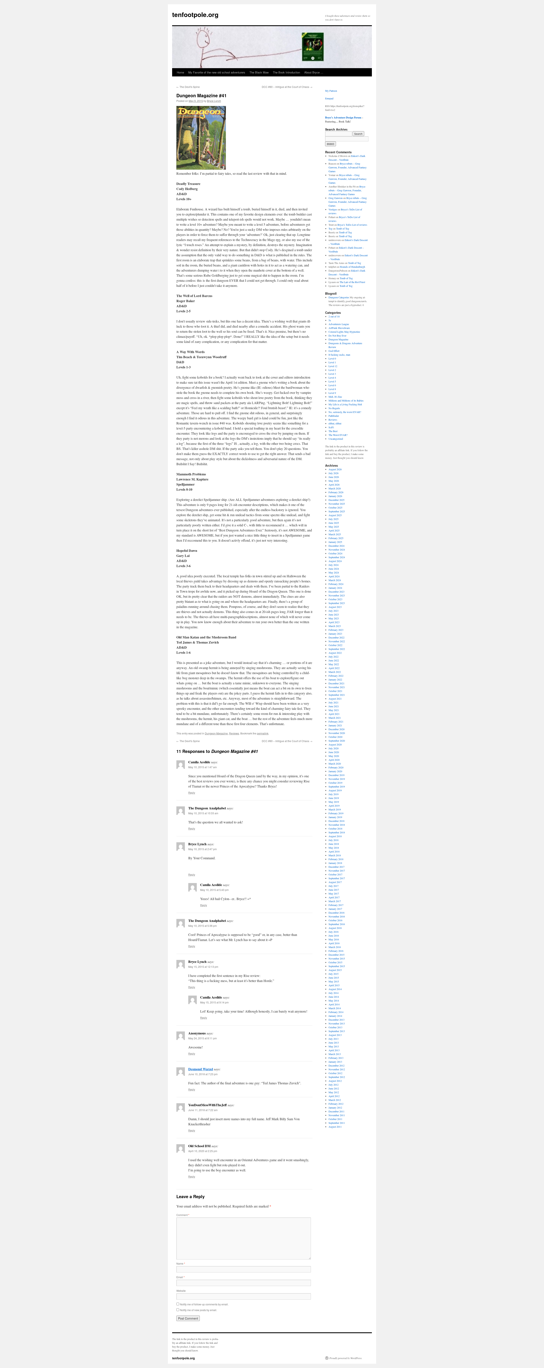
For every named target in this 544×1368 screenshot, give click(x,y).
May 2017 (334, 893)
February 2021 (336, 721)
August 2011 (335, 1126)
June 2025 (334, 522)
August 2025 (335, 515)
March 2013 (335, 1054)
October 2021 (335, 691)
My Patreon (331, 90)
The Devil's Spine (188, 87)
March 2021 (335, 717)
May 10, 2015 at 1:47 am (202, 767)
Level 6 (332, 385)
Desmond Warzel (200, 1069)
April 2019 (334, 805)
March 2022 (335, 671)
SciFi (331, 427)
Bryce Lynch (214, 101)
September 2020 (337, 740)
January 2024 (335, 587)
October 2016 (335, 920)
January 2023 (335, 633)
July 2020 (334, 748)
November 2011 (337, 1115)
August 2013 (335, 1035)
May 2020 (334, 756)
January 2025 (335, 542)
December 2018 (336, 821)
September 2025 (337, 511)
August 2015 (335, 970)
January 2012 (335, 1107)
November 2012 (337, 1069)
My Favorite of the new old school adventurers (216, 72)
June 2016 (334, 935)
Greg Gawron (336, 198)
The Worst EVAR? (338, 435)
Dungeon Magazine (216, 733)
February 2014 (336, 1012)
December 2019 (336, 775)
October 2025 (335, 507)
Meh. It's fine (335, 396)
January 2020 (335, 771)
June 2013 (334, 1042)
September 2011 (337, 1122)
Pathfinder (334, 415)
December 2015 (336, 954)
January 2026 (335, 496)
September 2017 (337, 878)
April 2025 (334, 530)
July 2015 (334, 973)
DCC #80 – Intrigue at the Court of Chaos (287, 87)
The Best (333, 431)
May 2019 (334, 801)
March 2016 (335, 947)
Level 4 (332, 377)
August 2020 (335, 744)
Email (180, 1277)
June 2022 (334, 660)
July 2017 (334, 886)
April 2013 (334, 1050)
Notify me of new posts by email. (198, 1310)
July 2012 (334, 1084)
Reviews (234, 733)
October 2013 (335, 1027)
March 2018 (335, 855)
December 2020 (336, 729)
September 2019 (337, 786)
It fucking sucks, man (339, 354)
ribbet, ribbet (335, 423)
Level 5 (332, 381)
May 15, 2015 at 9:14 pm (214, 1002)
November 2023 (337, 595)
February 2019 (336, 813)
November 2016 (337, 916)
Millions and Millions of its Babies (346, 400)
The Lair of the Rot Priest (352, 282)
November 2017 (337, 870)
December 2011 (336, 1111)
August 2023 (335, 607)
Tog (330, 228)
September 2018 (337, 832)
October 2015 (335, 962)
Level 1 (332, 362)
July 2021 (334, 702)
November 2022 (337, 641)
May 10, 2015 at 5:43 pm (214, 890)
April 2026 (334, 484)
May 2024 (334, 572)
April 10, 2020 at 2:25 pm (202, 1151)
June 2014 (334, 996)
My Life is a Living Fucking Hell (345, 404)
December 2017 (336, 866)
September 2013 (337, 1031)
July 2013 (334, 1038)
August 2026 (335, 469)
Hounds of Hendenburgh (352, 266)
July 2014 (334, 993)
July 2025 (334, 519)
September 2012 (337, 1077)
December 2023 (336, 591)
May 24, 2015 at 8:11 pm (202, 1038)
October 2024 (335, 553)
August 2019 (335, 790)
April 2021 (334, 714)
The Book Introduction (286, 72)
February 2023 (336, 629)
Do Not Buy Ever (337, 335)
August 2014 (335, 989)
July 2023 (334, 610)
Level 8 (332, 389)
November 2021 (337, 687)
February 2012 (336, 1103)
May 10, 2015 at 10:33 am (203, 813)
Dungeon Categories (339, 297)
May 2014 (334, 1000)
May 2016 (334, 939)
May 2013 (334, 1046)
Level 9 (332, 392)
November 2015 (337, 958)
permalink (262, 733)
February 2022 (336, 675)
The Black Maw (259, 72)
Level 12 (333, 366)
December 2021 (336, 683)
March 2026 (335, 488)
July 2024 (334, 564)
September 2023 (337, 603)
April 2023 (334, 622)
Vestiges (333, 209)
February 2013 (336, 1057)
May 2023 (334, 618)
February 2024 (336, 584)
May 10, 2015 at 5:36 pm (202, 925)
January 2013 (335, 1061)
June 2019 (334, 798)
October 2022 (335, 645)
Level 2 (332, 370)
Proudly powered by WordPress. (345, 1358)
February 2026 (336, 492)
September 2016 (337, 924)
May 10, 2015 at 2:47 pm (202, 849)
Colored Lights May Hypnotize (344, 331)
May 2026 (334, 480)
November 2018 (337, 824)
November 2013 (337, 1023)
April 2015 (334, 985)
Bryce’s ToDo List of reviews (352, 224)
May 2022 (334, 664)
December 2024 (336, 545)
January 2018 (335, 863)
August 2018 (335, 836)
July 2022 (334, 656)
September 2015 (337, 966)
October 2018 (335, 828)
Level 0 (332, 358)
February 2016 (336, 950)
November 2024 (337, 549)
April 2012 (334, 1096)
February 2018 (336, 859)
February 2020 (336, 767)
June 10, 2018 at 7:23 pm (203, 1074)
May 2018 (334, 847)
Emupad (329, 98)
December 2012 (336, 1065)
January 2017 (335, 908)
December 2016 (336, 912)
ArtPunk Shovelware (339, 328)
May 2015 (334, 981)
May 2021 (334, 710)
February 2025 (336, 538)
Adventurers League (339, 324)
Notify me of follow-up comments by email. (204, 1304)
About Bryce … (313, 72)
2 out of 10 (334, 316)
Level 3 (332, 373)
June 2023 (334, 614)
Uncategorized (336, 438)
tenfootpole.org (195, 14)
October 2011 (335, 1119)
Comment (182, 1215)
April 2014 (334, 1004)
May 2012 (334, 1092)
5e (330, 320)
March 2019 (335, 809)
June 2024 (334, 568)
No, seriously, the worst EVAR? (345, 412)
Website (181, 1290)
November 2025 (337, 503)
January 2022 (335, 679)
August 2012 (335, 1080)
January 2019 (335, 817)
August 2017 (335, 882)
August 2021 (335, 698)
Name (180, 1263)
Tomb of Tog (342, 228)
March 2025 (335, 534)
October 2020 (335, 736)
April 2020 (334, 759)
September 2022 (337, 649)
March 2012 (335, 1100)
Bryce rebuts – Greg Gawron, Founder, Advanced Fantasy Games (348, 167)
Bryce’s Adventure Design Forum (343, 117)
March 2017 (335, 901)
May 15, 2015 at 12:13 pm (203, 966)
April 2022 (334, 668)
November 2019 (337, 779)
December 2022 (336, 637)
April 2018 (334, 851)
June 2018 (334, 843)
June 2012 (334, 1088)
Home (180, 72)
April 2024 (334, 576)
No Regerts (334, 408)
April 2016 (334, 943)
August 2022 (335, 652)
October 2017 (335, 874)
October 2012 (335, 1073)
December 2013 (336, 1019)
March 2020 (335, 763)
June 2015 (334, 977)
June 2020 (334, 752)
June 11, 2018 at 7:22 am (203, 1110)
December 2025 (336, 500)
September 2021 (337, 694)
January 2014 (335, 1015)
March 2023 (335, 626)
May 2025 (334, 526)
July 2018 (334, 840)
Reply (191, 792)
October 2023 (335, 599)
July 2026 (334, 473)
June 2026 (334, 477)
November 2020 (337, 733)
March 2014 (335, 1008)
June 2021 (334, 706)
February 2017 (336, 905)
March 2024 (335, 580)
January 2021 (335, 725)
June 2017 (334, 889)
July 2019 (334, 794)
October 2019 (335, 782)
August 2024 (335, 561)
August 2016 (335, 928)
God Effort (334, 350)
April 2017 (334, 897)
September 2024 (337, 557)
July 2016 (334, 931)
